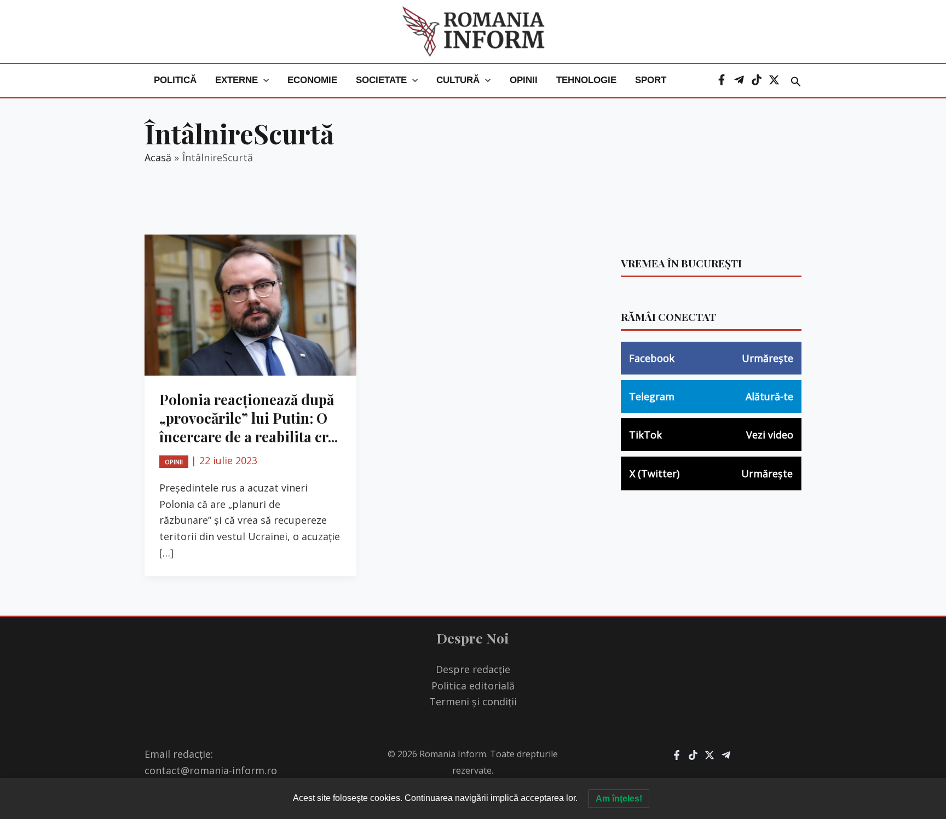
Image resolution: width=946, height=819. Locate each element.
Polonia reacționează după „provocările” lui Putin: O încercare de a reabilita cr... (248, 418)
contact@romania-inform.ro (211, 770)
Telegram (711, 396)
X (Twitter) (711, 473)
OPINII (524, 80)
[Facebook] (721, 79)
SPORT (650, 80)
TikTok (711, 434)
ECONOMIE (312, 80)
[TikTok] (756, 79)
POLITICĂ (175, 80)
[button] (263, 80)
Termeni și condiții (473, 701)
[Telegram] (739, 79)
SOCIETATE (381, 80)
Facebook (711, 358)
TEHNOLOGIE (586, 80)
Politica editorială (473, 685)
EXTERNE (236, 80)
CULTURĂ (458, 80)
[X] (774, 79)
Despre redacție (473, 669)
